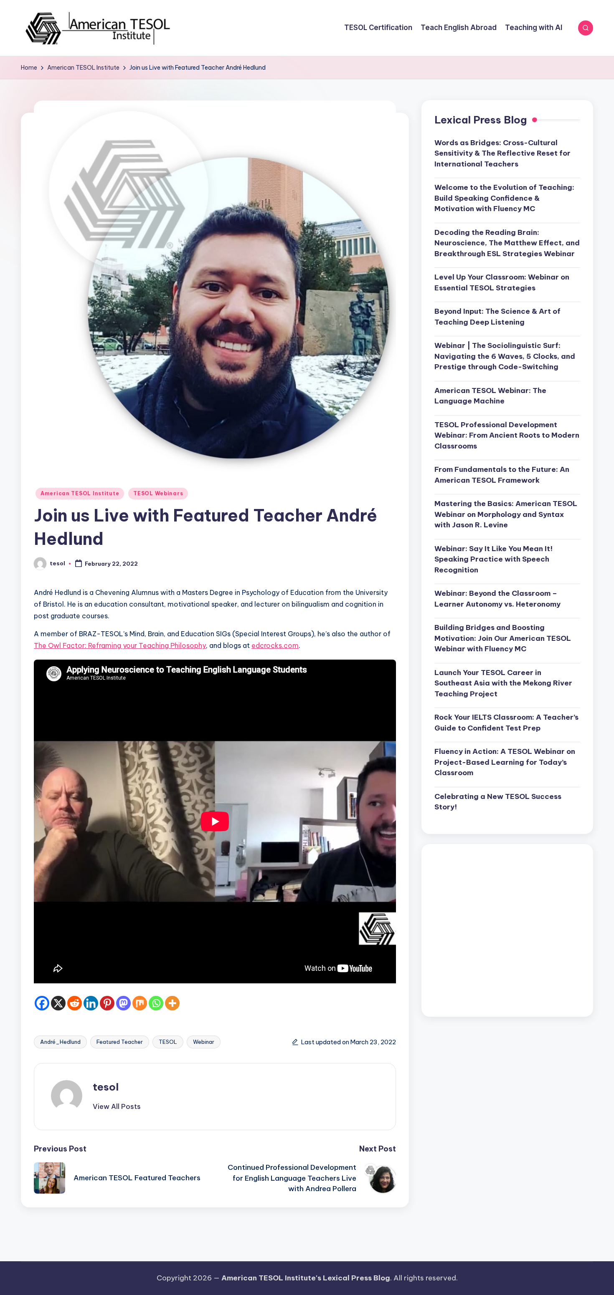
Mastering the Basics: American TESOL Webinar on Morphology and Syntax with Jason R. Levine (505, 514)
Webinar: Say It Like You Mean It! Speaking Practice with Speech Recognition (493, 559)
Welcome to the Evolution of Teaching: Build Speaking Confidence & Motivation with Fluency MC (504, 198)
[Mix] (139, 1003)
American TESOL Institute (80, 493)
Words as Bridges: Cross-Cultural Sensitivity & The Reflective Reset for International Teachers (502, 153)
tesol (106, 1087)
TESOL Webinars (158, 493)
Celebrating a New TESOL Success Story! (497, 802)
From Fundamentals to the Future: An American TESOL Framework (501, 475)
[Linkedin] (91, 1003)
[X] (58, 1003)
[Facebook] (42, 1003)
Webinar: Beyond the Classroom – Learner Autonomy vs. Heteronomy (497, 599)
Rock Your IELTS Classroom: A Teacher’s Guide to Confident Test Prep (506, 723)
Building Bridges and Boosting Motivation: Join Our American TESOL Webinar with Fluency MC (502, 638)
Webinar (203, 1041)
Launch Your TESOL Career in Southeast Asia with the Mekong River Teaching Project (503, 683)
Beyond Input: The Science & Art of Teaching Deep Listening (497, 317)
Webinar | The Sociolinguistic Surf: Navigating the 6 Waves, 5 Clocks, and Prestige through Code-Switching (504, 356)
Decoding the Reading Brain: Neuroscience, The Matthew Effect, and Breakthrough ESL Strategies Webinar (507, 243)
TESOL (168, 1041)
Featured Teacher (119, 1041)
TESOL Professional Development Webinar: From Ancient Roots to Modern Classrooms (506, 435)
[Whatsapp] (156, 1003)
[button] (117, 1106)
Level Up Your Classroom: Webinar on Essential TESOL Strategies (501, 283)
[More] (172, 1003)
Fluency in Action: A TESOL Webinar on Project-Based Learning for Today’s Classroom (504, 762)
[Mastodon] (123, 1003)
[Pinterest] (107, 1003)
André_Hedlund (60, 1041)
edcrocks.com (275, 645)
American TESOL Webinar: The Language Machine (490, 396)
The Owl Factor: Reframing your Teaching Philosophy (120, 645)
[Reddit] (74, 1003)
